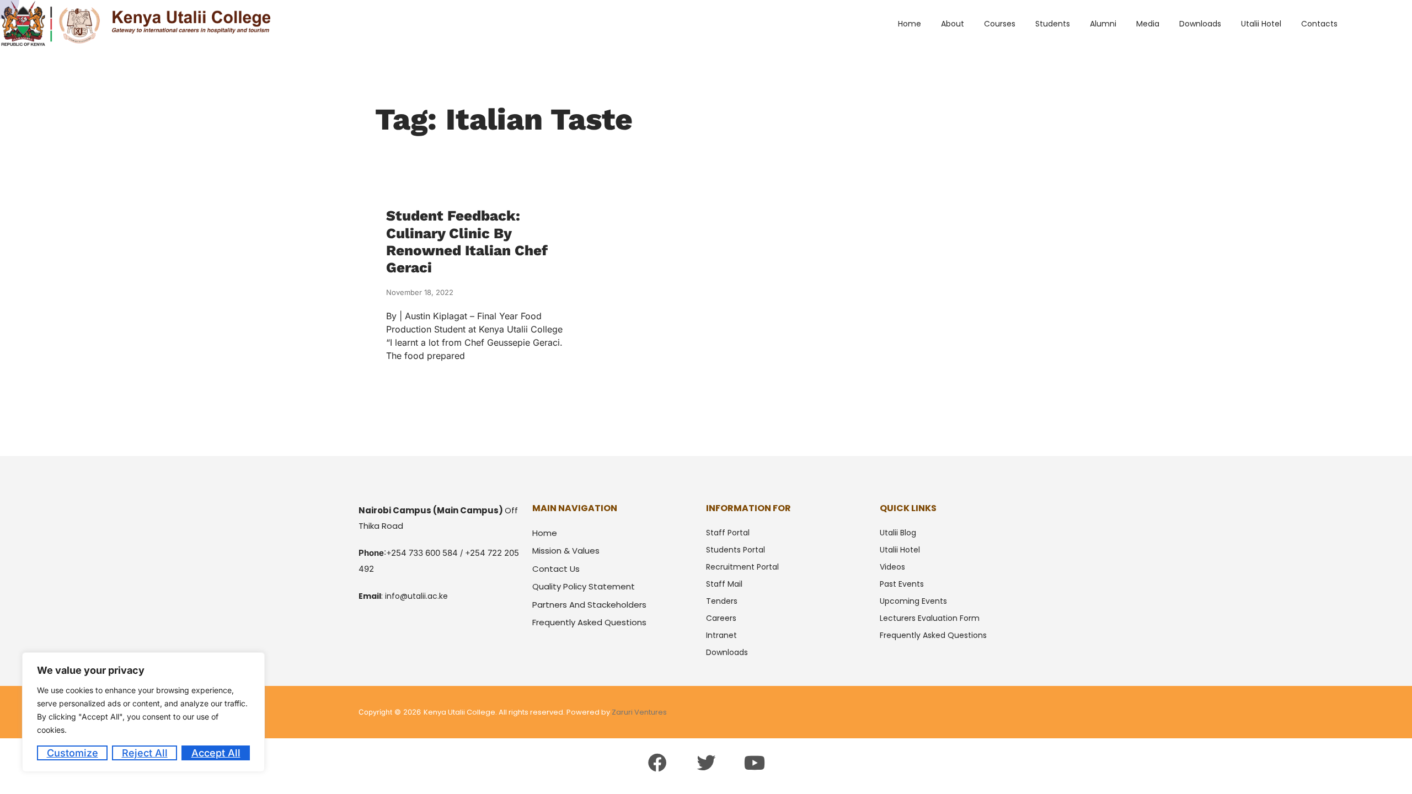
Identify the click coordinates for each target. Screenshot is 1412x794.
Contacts (1319, 23)
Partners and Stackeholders (589, 604)
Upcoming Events (913, 601)
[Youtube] (754, 762)
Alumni (1103, 23)
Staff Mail (724, 583)
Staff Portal (728, 532)
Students (1052, 23)
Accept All (215, 753)
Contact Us (556, 569)
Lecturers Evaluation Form (930, 618)
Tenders (721, 601)
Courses (999, 23)
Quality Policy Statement (583, 586)
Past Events (902, 583)
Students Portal (735, 549)
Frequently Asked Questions (589, 622)
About (952, 23)
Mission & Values (566, 550)
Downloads (1200, 23)
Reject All (145, 753)
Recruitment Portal (742, 566)
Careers (721, 618)
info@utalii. (406, 596)
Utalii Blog (898, 532)
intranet (721, 635)
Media (1147, 23)
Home (909, 23)
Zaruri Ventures (639, 712)
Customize (72, 753)
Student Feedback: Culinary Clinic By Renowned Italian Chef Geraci (467, 241)
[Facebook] (657, 762)
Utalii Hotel (1261, 23)
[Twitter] (706, 762)
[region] (143, 712)
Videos (892, 566)
